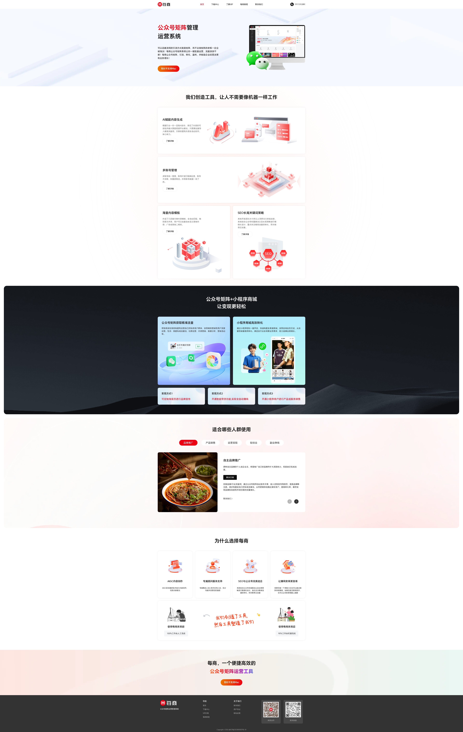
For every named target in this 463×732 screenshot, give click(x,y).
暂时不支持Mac (168, 68)
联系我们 (259, 4)
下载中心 (215, 4)
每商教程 (244, 4)
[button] (296, 501)
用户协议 (237, 709)
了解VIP (229, 4)
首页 (202, 4)
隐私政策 (237, 713)
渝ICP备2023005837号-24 (237, 730)
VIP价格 (206, 713)
